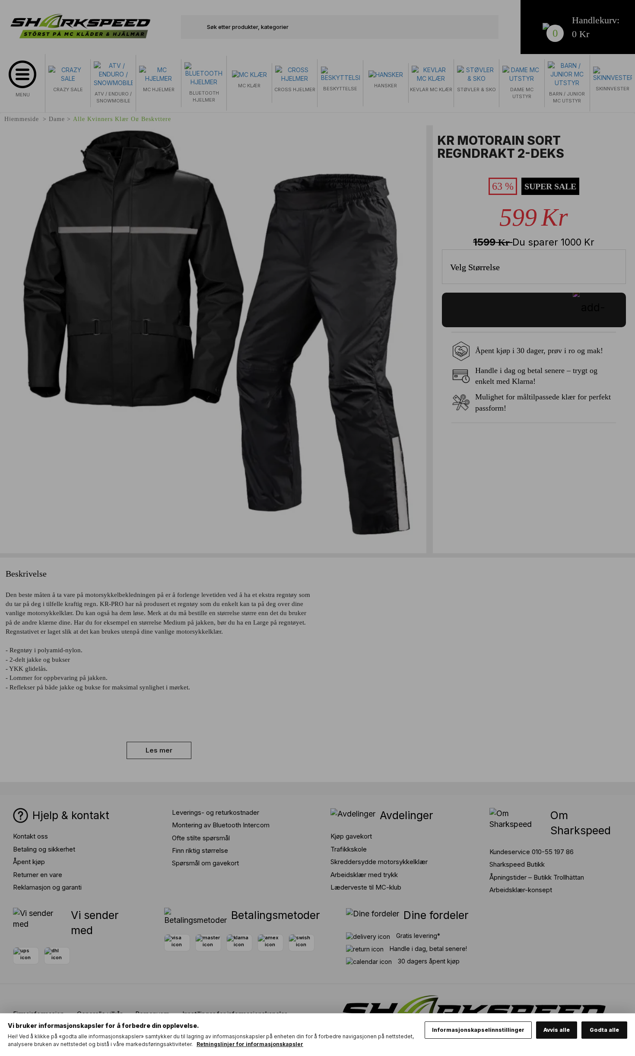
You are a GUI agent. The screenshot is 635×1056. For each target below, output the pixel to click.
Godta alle (604, 1030)
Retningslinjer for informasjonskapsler (250, 1044)
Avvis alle (556, 1030)
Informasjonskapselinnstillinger (478, 1030)
